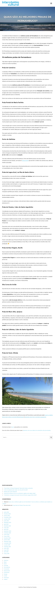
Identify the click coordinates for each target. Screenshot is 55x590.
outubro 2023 (7, 519)
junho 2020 (6, 535)
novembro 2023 (7, 517)
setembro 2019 (7, 547)
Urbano (5, 579)
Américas (6, 560)
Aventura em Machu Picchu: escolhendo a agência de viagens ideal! (19, 493)
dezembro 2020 (7, 531)
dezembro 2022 (7, 522)
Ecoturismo (6, 569)
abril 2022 (6, 524)
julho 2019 (6, 548)
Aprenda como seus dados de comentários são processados (37, 430)
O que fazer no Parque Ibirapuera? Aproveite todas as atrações (18, 488)
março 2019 (6, 553)
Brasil (5, 562)
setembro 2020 (7, 533)
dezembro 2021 (7, 526)
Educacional (7, 571)
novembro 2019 (7, 543)
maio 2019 (6, 550)
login (13, 427)
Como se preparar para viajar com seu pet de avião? (16, 490)
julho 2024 (6, 512)
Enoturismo (6, 572)
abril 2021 (6, 529)
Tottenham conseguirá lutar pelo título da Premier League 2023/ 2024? (20, 495)
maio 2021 (6, 528)
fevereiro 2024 (7, 514)
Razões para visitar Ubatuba (10, 492)
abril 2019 (6, 552)
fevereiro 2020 (7, 538)
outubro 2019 (7, 545)
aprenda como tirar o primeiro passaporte (35, 417)
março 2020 (6, 536)
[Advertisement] (12, 461)
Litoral (5, 576)
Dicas (5, 564)
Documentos (7, 567)
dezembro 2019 (7, 541)
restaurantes (25, 161)
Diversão (6, 565)
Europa (5, 574)
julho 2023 (6, 521)
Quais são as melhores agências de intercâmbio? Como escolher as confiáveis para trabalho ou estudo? (27, 503)
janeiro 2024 (7, 516)
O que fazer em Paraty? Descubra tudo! (22, 505)
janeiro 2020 (7, 540)
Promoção (6, 578)
